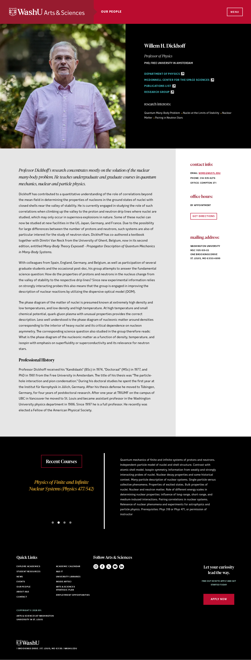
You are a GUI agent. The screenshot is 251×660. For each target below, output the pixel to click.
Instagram (95, 566)
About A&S (23, 592)
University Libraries (68, 577)
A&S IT (59, 572)
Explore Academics (28, 567)
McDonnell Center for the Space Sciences (177, 80)
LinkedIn (121, 566)
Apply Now (219, 599)
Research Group (157, 92)
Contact (22, 597)
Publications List (158, 86)
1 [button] (53, 522)
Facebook (102, 566)
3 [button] (64, 522)
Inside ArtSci (64, 582)
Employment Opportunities (73, 595)
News (20, 577)
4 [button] (70, 522)
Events (21, 582)
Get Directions (204, 216)
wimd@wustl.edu (209, 173)
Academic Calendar (68, 567)
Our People (111, 11)
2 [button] (58, 522)
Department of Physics (162, 74)
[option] (125, 480)
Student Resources (28, 572)
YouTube (115, 566)
